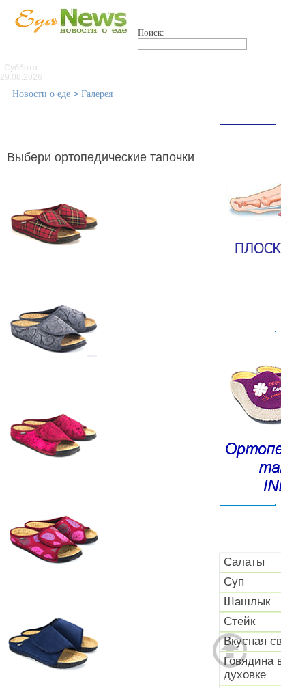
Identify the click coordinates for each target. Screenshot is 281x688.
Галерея (97, 93)
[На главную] (68, 40)
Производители (188, 68)
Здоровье (170, 82)
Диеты (240, 82)
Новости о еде (41, 93)
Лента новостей (80, 68)
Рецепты (137, 97)
